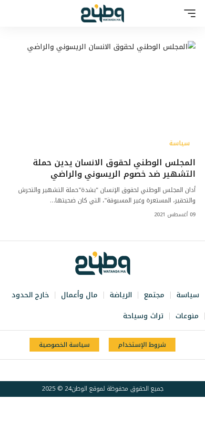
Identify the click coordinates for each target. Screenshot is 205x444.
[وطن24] (102, 13)
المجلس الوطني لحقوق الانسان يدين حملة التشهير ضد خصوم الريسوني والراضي (114, 168)
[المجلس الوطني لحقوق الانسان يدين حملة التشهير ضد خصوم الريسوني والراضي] (102, 96)
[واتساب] (86, 370)
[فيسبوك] (128, 370)
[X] (117, 370)
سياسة (179, 143)
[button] (187, 13)
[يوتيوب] (107, 370)
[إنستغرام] (96, 370)
